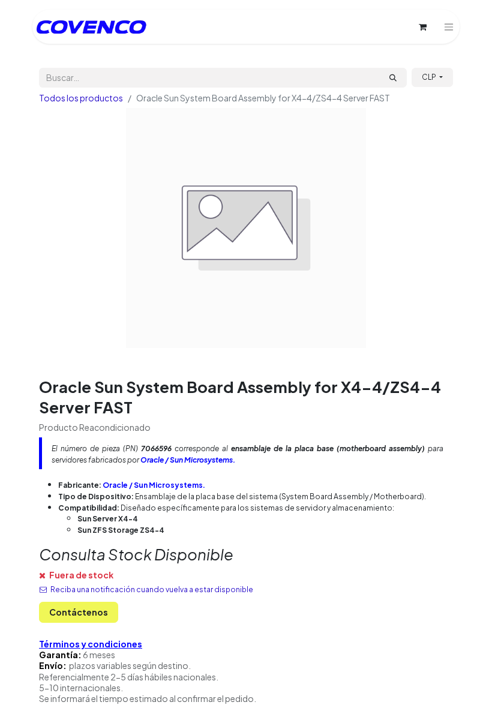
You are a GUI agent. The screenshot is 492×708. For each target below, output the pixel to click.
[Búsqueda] (393, 78)
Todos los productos (81, 97)
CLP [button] (429, 77)
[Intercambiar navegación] (449, 27)
